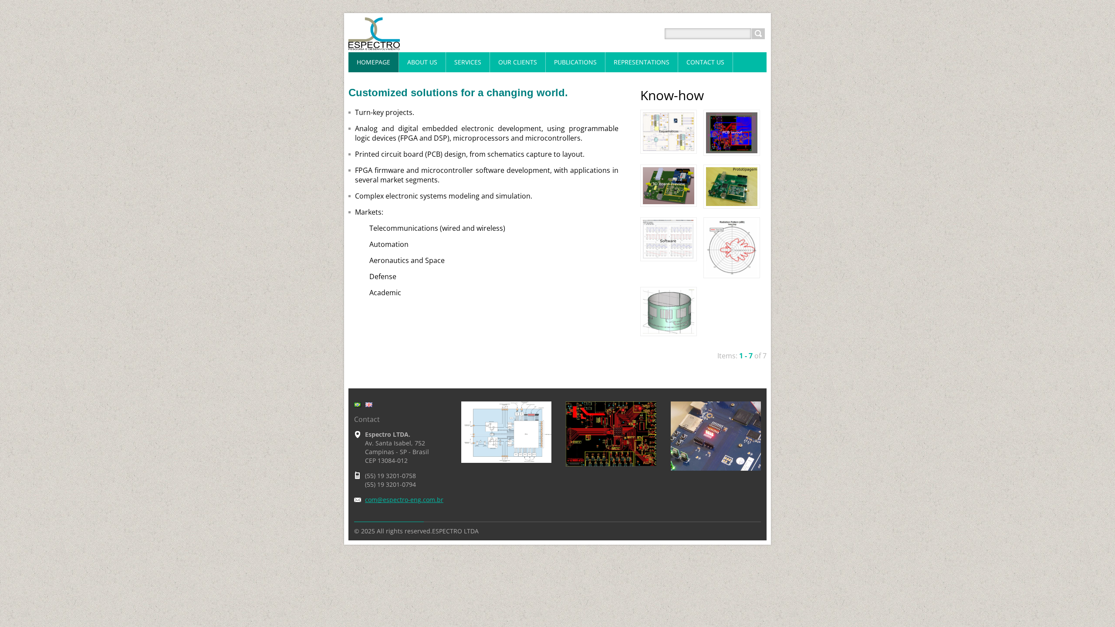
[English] (368, 404)
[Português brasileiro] (357, 404)
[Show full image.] (668, 132)
